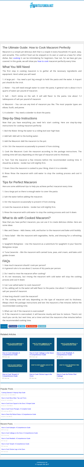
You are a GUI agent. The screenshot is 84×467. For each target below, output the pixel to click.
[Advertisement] (42, 27)
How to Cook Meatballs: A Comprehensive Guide (65, 354)
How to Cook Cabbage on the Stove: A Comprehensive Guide (42, 354)
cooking (16, 58)
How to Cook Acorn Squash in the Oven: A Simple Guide (18, 403)
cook (46, 61)
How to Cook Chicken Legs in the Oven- (13, 449)
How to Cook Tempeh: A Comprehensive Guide (10, 375)
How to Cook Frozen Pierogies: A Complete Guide (16, 409)
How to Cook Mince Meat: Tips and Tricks (13, 398)
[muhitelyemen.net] (42, 5)
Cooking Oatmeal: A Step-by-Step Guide (13, 392)
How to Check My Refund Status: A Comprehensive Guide (18, 414)
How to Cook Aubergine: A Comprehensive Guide (11, 354)
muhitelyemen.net (42, 462)
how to (41, 61)
